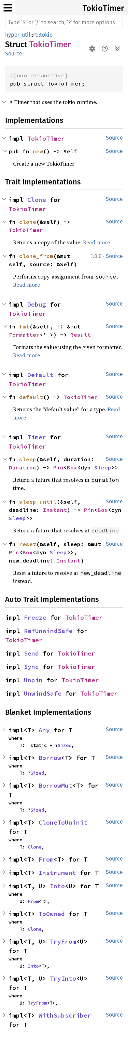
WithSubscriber (65, 1015)
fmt (24, 326)
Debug (36, 304)
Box (72, 467)
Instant (55, 509)
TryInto (63, 978)
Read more (96, 242)
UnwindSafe (42, 693)
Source (13, 53)
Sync (31, 667)
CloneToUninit (63, 822)
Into (57, 886)
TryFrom (63, 941)
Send (31, 653)
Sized (64, 745)
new (38, 151)
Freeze (35, 617)
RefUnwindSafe (48, 631)
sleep (27, 459)
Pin (58, 467)
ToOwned (52, 914)
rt (35, 34)
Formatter (24, 334)
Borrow (50, 758)
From (46, 859)
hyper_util (17, 34)
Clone (36, 200)
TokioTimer (103, 8)
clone (27, 221)
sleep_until (38, 501)
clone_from (36, 256)
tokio (46, 34)
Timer (36, 437)
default (31, 396)
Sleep (102, 467)
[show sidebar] (7, 7)
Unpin (33, 680)
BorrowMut (55, 785)
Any (44, 730)
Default (40, 375)
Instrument (57, 873)
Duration (22, 467)
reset (27, 544)
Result (80, 334)
